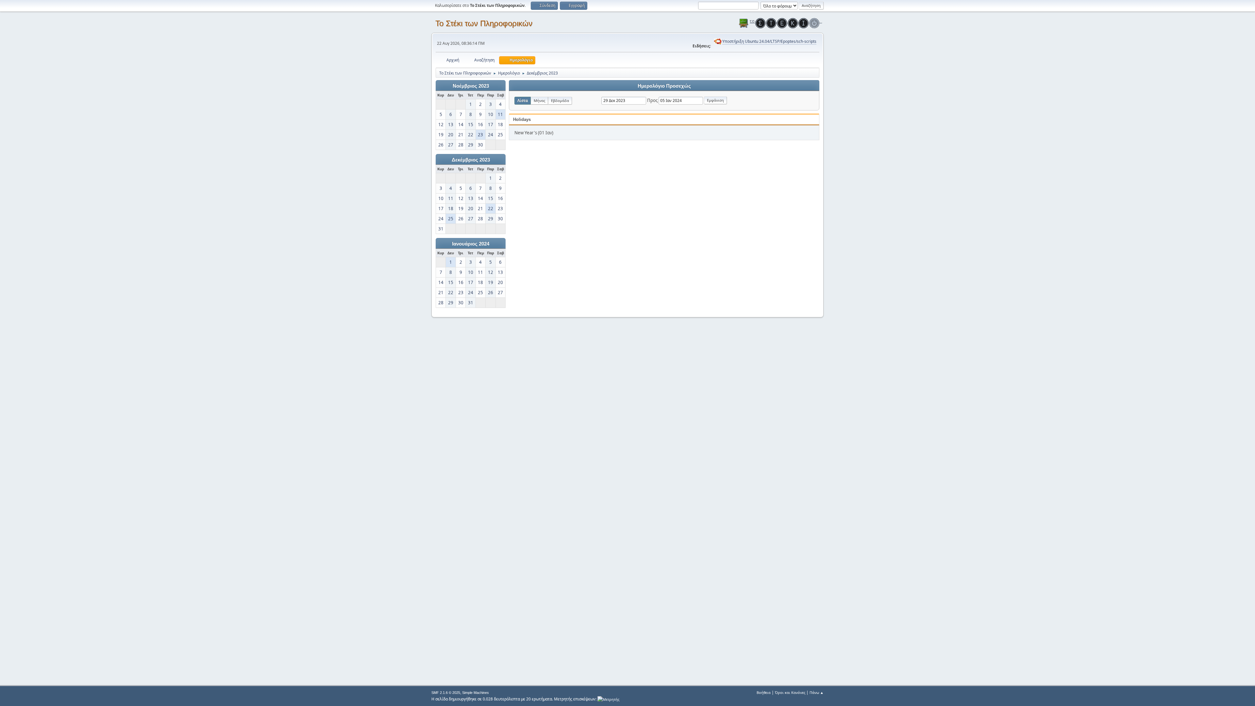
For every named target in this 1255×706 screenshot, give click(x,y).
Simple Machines (475, 693)
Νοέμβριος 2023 (471, 86)
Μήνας (539, 100)
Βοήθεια (764, 692)
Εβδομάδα (560, 100)
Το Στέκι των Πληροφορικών (483, 23)
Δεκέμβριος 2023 (471, 159)
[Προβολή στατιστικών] (608, 699)
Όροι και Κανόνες (790, 692)
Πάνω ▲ (817, 692)
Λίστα (522, 100)
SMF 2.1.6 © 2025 (445, 693)
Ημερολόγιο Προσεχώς (664, 86)
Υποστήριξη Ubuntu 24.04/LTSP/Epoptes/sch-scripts (769, 41)
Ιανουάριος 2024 (470, 243)
